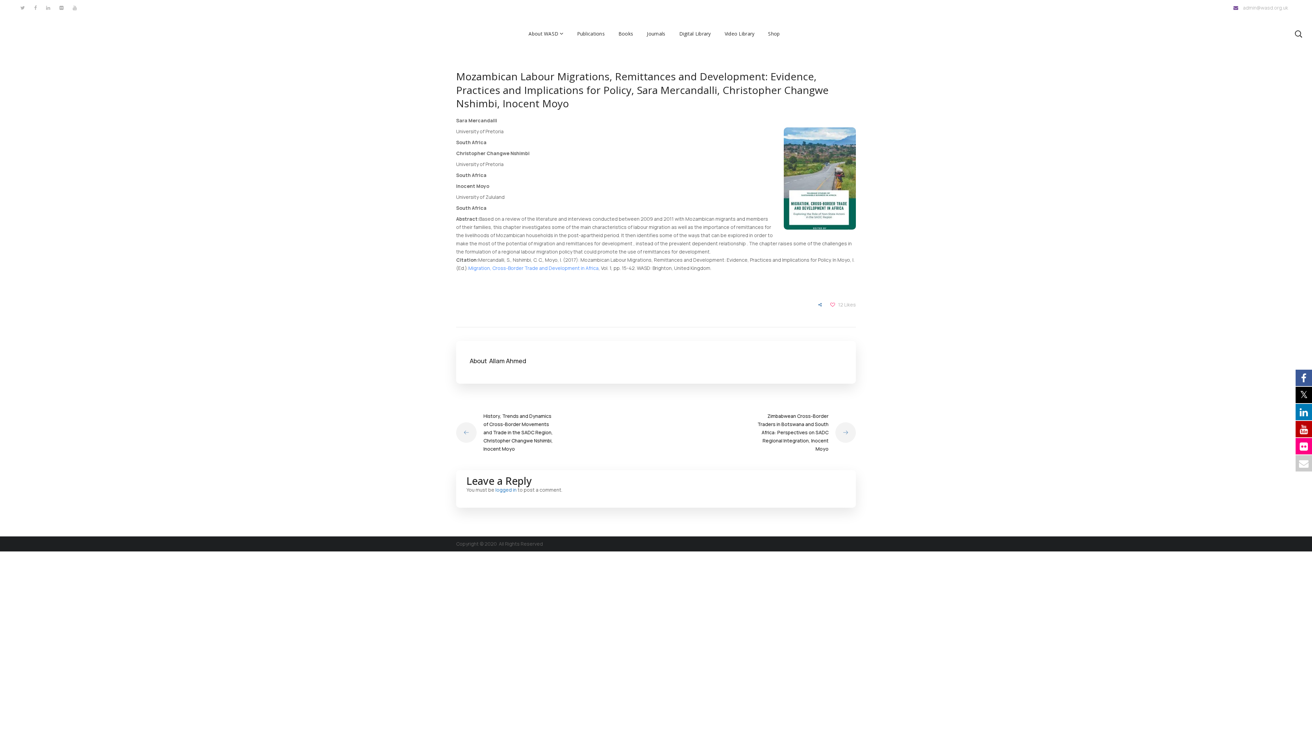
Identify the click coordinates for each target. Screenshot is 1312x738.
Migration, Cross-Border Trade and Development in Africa (533, 268)
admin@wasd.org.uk (1265, 7)
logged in (506, 490)
